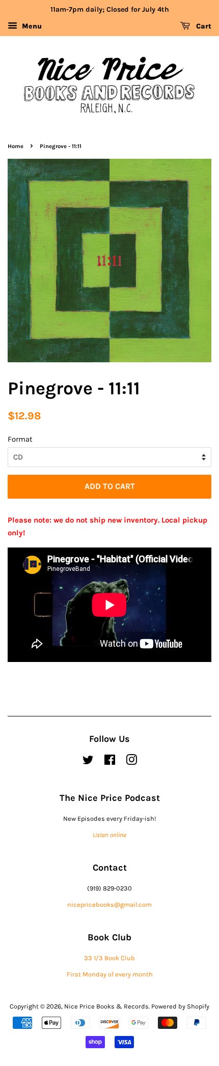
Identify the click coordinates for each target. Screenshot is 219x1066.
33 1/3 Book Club (109, 958)
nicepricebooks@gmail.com (109, 904)
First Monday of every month (110, 974)
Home (15, 146)
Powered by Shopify (180, 1006)
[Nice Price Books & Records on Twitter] (88, 762)
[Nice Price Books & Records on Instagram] (131, 762)
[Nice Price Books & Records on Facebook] (110, 762)
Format (20, 439)
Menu (31, 26)
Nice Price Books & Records (106, 1006)
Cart (202, 26)
